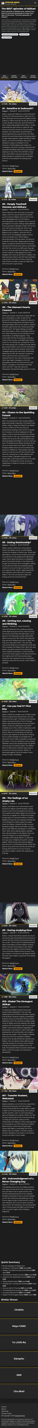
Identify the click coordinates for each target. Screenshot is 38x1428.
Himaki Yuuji (14, 166)
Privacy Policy (6, 1413)
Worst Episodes (14, 76)
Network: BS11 (24, 34)
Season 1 (5, 111)
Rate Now (33, 104)
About (3, 1409)
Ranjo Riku (12, 168)
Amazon (18, 171)
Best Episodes (5, 76)
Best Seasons (23, 76)
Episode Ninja (20, 1416)
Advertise (4, 1411)
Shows (3, 1407)
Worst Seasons (33, 76)
